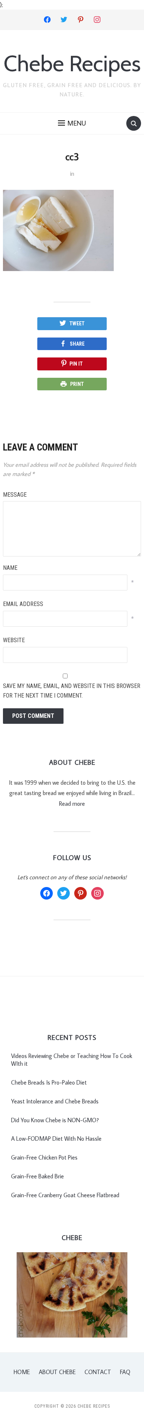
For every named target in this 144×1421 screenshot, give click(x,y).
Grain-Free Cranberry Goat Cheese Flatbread (65, 1195)
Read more (72, 803)
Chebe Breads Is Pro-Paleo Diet (49, 1082)
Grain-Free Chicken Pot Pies (44, 1157)
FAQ (125, 1372)
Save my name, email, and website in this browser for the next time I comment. (71, 690)
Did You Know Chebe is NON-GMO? (55, 1120)
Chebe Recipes (72, 63)
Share (77, 344)
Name (10, 567)
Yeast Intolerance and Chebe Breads (55, 1101)
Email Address (23, 603)
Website (14, 640)
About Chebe (57, 1372)
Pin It (76, 364)
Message (15, 494)
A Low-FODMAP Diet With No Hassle (56, 1138)
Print (77, 384)
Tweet (77, 323)
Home (22, 1372)
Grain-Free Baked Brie (37, 1176)
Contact (98, 1372)
